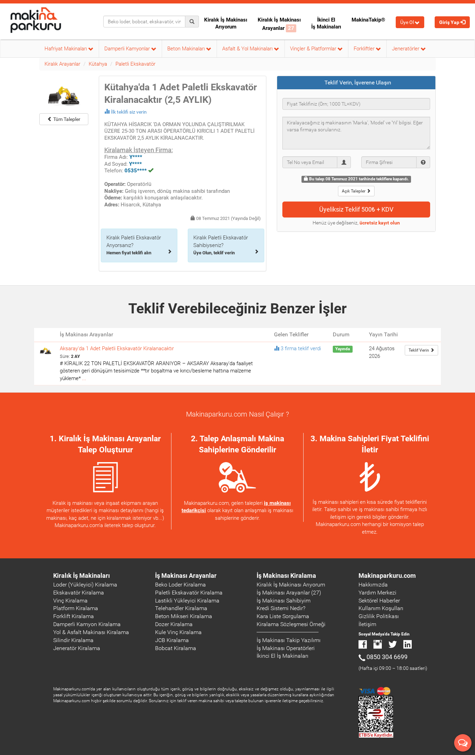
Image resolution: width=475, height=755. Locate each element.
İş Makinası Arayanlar (186, 575)
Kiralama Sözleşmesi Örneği (291, 624)
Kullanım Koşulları (381, 608)
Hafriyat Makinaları (66, 49)
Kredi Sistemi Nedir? (281, 608)
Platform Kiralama (75, 608)
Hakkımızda (373, 584)
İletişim (367, 624)
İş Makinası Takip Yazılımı (289, 640)
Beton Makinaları (186, 49)
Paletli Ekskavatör (135, 64)
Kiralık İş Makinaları (81, 575)
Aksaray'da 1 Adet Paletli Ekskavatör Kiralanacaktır (117, 348)
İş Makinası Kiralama (286, 575)
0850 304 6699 (387, 656)
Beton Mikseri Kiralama (183, 616)
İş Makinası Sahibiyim (284, 600)
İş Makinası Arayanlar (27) (289, 592)
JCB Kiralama (172, 640)
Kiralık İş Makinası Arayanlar (279, 24)
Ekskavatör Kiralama (78, 592)
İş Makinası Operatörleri (286, 648)
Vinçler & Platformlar (314, 49)
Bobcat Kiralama (175, 648)
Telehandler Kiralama (181, 608)
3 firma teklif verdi (301, 348)
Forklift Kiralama (73, 616)
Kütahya (98, 64)
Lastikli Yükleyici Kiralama (187, 600)
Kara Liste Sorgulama (283, 616)
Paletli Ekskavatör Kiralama (189, 592)
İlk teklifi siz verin (129, 112)
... (84, 378)
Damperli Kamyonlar (127, 49)
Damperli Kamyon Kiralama (87, 624)
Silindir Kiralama (73, 640)
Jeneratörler (406, 49)
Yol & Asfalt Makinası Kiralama (91, 632)
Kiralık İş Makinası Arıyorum (225, 23)
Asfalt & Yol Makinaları (248, 49)
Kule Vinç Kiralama (178, 632)
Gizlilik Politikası (379, 616)
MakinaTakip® (368, 20)
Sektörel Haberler (379, 600)
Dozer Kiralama (174, 624)
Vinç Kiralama (70, 600)
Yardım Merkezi (377, 592)
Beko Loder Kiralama (180, 584)
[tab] (356, 82)
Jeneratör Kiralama (76, 648)
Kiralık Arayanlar (62, 64)
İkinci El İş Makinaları (326, 23)
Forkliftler (365, 49)
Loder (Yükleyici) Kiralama (85, 584)
